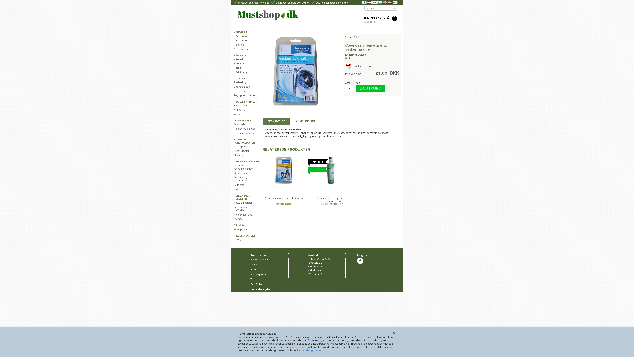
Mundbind (239, 110)
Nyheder (255, 264)
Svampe (238, 219)
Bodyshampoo (242, 86)
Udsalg (238, 239)
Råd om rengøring (260, 259)
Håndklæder (240, 105)
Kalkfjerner (239, 185)
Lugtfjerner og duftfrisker (241, 209)
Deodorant (239, 91)
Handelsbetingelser (260, 289)
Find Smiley (256, 284)
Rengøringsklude (243, 214)
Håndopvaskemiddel (245, 128)
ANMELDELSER (306, 121)
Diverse (238, 189)
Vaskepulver (240, 229)
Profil (253, 269)
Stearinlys (239, 155)
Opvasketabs (241, 124)
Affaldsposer (240, 146)
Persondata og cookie (309, 350)
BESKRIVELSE (276, 121)
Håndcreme (240, 40)
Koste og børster (243, 202)
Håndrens (239, 44)
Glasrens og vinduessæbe (241, 179)
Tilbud (253, 279)
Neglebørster (241, 49)
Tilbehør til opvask (244, 133)
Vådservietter (241, 114)
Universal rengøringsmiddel (243, 167)
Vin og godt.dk (258, 274)
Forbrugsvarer (241, 151)
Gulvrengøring (241, 173)
